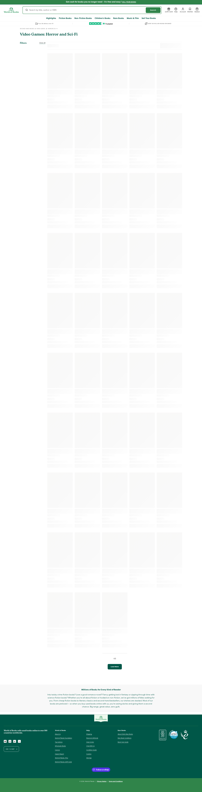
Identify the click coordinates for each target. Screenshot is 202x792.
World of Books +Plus (61, 758)
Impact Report (59, 754)
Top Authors (58, 742)
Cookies (88, 754)
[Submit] (26, 10)
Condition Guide (91, 750)
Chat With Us (90, 746)
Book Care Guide (123, 742)
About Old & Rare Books (125, 734)
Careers (57, 750)
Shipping (89, 734)
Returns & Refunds (92, 738)
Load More (115, 667)
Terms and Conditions (116, 781)
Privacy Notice (101, 781)
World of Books (90, 781)
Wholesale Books (60, 746)
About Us (58, 734)
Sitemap (89, 758)
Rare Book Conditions (124, 738)
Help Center (90, 742)
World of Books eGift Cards (63, 762)
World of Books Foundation (63, 738)
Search (153, 10)
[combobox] (92, 10)
